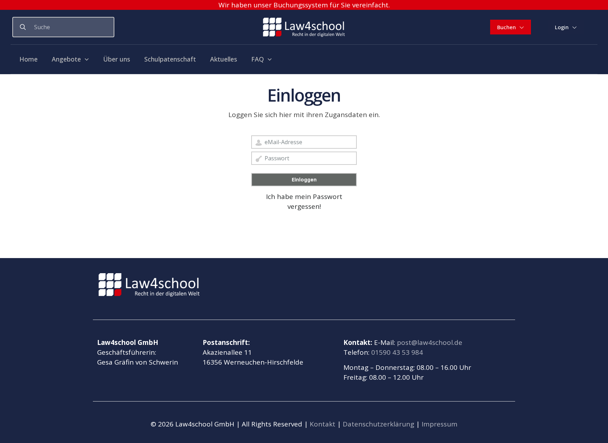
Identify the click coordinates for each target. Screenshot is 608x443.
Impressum (439, 424)
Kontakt (322, 424)
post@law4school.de (429, 342)
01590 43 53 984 (397, 352)
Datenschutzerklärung (378, 424)
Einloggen (304, 179)
